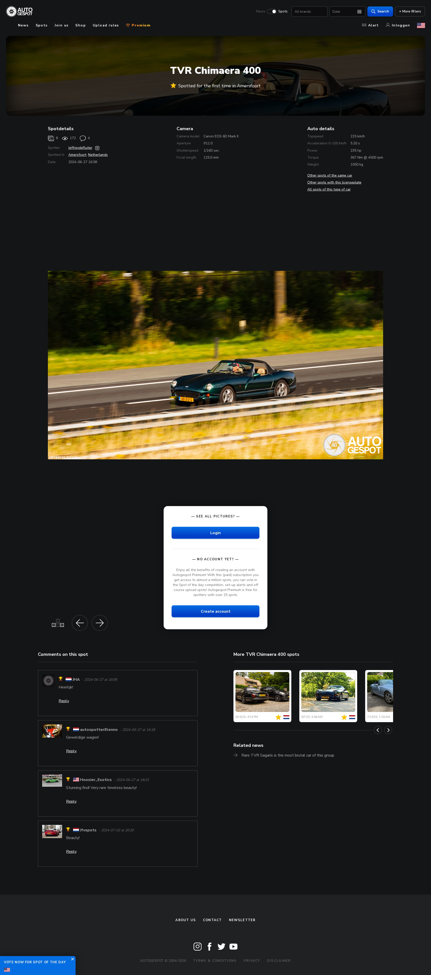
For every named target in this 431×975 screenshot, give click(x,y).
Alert (373, 25)
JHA (76, 679)
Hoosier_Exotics (96, 780)
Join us (62, 25)
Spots (283, 11)
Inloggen (401, 25)
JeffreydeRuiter (80, 147)
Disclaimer (279, 961)
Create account (215, 611)
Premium (140, 25)
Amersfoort (77, 154)
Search (383, 11)
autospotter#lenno (99, 729)
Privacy (252, 961)
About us (185, 920)
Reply (64, 701)
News (260, 11)
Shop (80, 25)
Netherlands (98, 154)
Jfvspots (88, 830)
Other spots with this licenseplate (334, 182)
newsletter (242, 920)
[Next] (388, 730)
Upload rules (106, 25)
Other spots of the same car (329, 175)
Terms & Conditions (214, 961)
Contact (212, 920)
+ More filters (410, 11)
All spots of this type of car (329, 189)
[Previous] (378, 730)
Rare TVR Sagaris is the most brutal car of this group (287, 755)
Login (215, 532)
